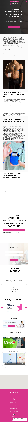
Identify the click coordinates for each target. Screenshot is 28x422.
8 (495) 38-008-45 (14, 1)
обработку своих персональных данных (15, 257)
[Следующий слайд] (26, 284)
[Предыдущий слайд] (1, 284)
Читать (14, 287)
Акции (14, 398)
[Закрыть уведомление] (26, 418)
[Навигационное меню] (26, 1)
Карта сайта (14, 399)
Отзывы (14, 397)
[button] (14, 27)
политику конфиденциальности (9, 257)
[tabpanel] (14, 287)
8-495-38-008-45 (15, 408)
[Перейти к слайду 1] (12, 291)
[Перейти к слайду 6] (15, 291)
